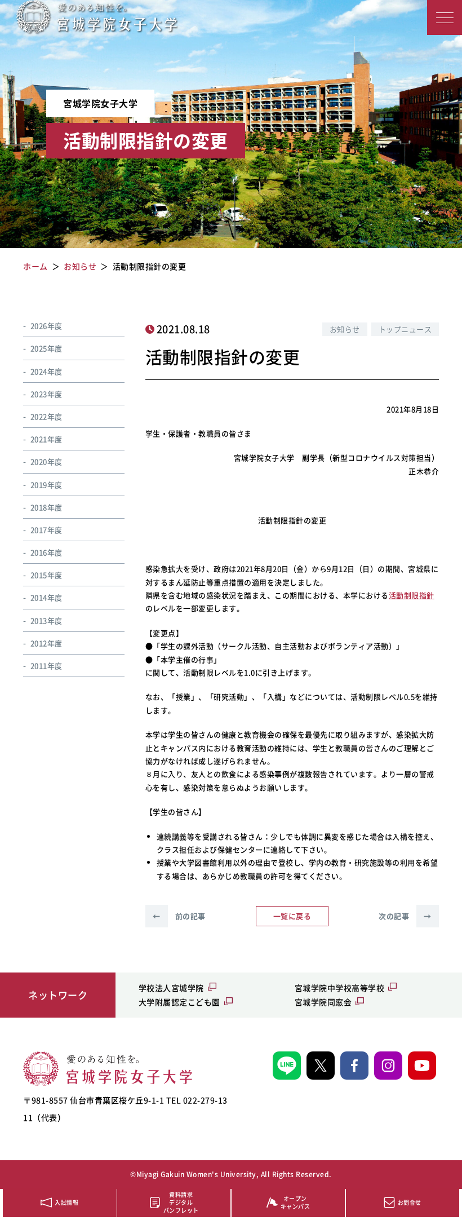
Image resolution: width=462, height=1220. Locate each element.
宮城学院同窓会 (323, 1001)
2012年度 (46, 643)
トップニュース (405, 329)
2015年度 (46, 574)
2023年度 (46, 393)
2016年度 (46, 552)
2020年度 (46, 461)
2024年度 (46, 371)
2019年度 (46, 484)
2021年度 (46, 439)
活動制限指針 (411, 595)
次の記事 (405, 915)
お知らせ (345, 329)
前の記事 (179, 915)
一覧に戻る (292, 915)
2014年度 (46, 597)
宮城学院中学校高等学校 (340, 987)
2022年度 (46, 416)
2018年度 (46, 507)
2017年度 (46, 529)
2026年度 (46, 325)
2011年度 (46, 665)
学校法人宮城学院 (171, 987)
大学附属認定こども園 (179, 1001)
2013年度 (46, 620)
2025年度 (46, 348)
